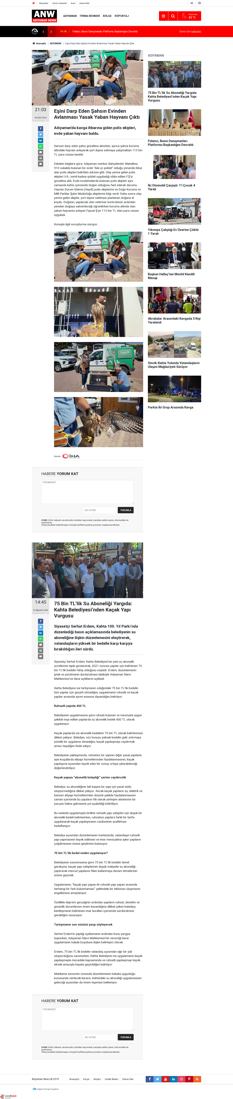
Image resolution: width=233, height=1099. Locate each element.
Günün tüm (190, 31)
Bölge (107, 15)
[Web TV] (192, 3)
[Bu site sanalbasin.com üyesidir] (8, 1096)
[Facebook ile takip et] (150, 1079)
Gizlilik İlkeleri (111, 1079)
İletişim (97, 1079)
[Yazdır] (40, 158)
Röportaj (122, 15)
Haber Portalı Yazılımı (48, 1089)
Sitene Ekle (84, 3)
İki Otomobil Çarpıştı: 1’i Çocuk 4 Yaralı (93, 31)
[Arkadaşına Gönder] (40, 152)
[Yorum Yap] (40, 163)
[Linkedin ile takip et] (173, 1079)
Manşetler (43, 3)
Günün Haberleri (59, 3)
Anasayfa (74, 1079)
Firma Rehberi (90, 15)
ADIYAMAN (70, 15)
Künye (86, 1079)
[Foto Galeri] (199, 3)
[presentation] (43, 31)
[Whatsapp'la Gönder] (40, 146)
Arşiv (73, 3)
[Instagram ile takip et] (181, 1079)
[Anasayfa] (33, 3)
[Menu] (163, 16)
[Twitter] (40, 134)
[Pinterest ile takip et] (189, 1079)
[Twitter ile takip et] (158, 1079)
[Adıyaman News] (44, 15)
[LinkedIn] (40, 140)
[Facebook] (40, 128)
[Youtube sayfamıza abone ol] (165, 1079)
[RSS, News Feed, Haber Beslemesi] (197, 1079)
